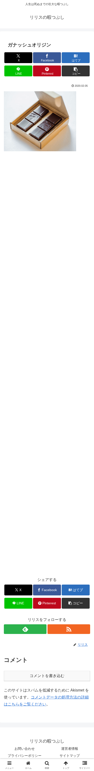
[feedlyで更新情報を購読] (25, 629)
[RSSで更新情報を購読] (68, 629)
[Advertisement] (47, 365)
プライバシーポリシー (24, 756)
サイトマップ (70, 756)
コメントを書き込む (47, 676)
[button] (76, 71)
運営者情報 (69, 749)
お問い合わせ (24, 749)
